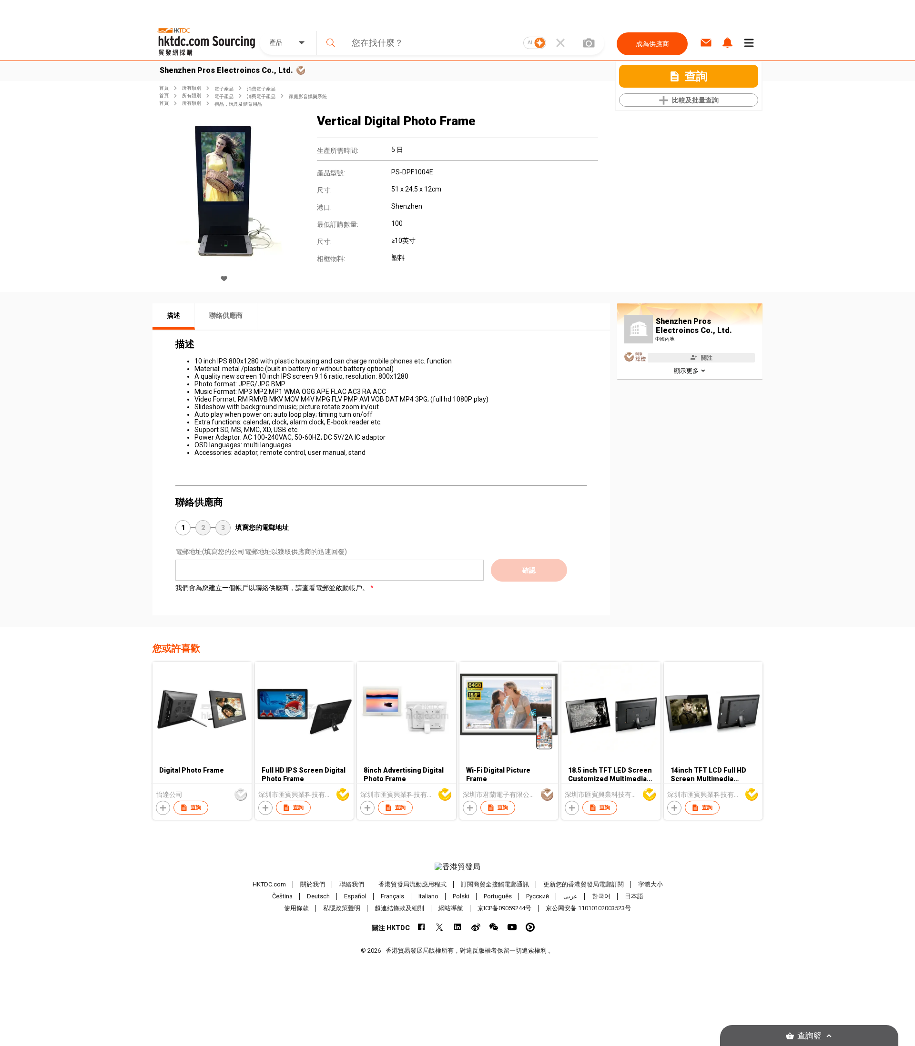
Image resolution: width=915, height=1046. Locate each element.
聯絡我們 (351, 884)
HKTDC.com (269, 884)
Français (392, 896)
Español (355, 896)
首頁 (164, 88)
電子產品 (224, 88)
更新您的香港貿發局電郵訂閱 (583, 884)
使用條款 (296, 908)
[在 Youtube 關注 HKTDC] (512, 927)
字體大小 (650, 884)
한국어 (601, 896)
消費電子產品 (261, 88)
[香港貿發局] (457, 867)
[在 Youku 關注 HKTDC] (530, 927)
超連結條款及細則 (399, 908)
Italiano (428, 896)
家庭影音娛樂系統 (308, 96)
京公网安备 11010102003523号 (588, 908)
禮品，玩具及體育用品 (238, 104)
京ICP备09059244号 (504, 908)
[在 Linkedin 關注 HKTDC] (457, 927)
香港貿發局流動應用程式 (412, 884)
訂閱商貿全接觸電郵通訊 (495, 884)
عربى (570, 896)
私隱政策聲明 (341, 908)
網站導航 (450, 908)
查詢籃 (809, 1035)
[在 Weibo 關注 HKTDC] (475, 927)
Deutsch (318, 896)
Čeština (282, 896)
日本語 (634, 896)
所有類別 (191, 88)
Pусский (537, 896)
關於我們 (312, 884)
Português (498, 896)
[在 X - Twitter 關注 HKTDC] (439, 927)
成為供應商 (652, 44)
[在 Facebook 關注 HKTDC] (421, 927)
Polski (461, 896)
